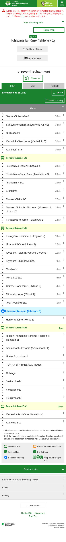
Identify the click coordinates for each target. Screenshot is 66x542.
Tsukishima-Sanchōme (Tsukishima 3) (28, 174)
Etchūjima (11, 190)
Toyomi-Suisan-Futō (17, 116)
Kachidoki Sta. (14, 149)
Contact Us (26, 513)
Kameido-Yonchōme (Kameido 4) (24, 414)
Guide (33, 486)
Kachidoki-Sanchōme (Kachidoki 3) (26, 141)
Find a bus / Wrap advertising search (33, 478)
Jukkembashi (13, 381)
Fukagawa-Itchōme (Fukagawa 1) (25, 219)
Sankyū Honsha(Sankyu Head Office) (27, 124)
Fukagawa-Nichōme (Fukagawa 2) (25, 236)
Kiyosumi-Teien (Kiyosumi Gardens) (26, 252)
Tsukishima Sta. (15, 182)
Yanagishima (13, 389)
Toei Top (33, 516)
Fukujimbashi (13, 398)
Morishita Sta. (14, 277)
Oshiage (11, 373)
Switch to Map (56, 100)
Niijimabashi (13, 133)
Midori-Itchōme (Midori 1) (20, 294)
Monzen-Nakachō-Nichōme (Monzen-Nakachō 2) (28, 209)
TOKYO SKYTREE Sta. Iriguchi (24, 364)
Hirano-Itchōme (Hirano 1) (21, 244)
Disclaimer (40, 513)
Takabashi (11, 269)
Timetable (54, 86)
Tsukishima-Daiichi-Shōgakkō (23, 166)
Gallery (33, 494)
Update (59, 92)
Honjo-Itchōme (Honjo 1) (20, 319)
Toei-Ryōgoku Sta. (16, 302)
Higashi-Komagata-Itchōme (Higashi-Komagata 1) (28, 337)
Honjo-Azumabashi (17, 356)
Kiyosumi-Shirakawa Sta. (20, 261)
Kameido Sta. (13, 422)
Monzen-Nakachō (16, 199)
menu (62, 3)
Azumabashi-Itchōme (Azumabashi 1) (27, 348)
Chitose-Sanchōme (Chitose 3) (23, 286)
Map (33, 86)
